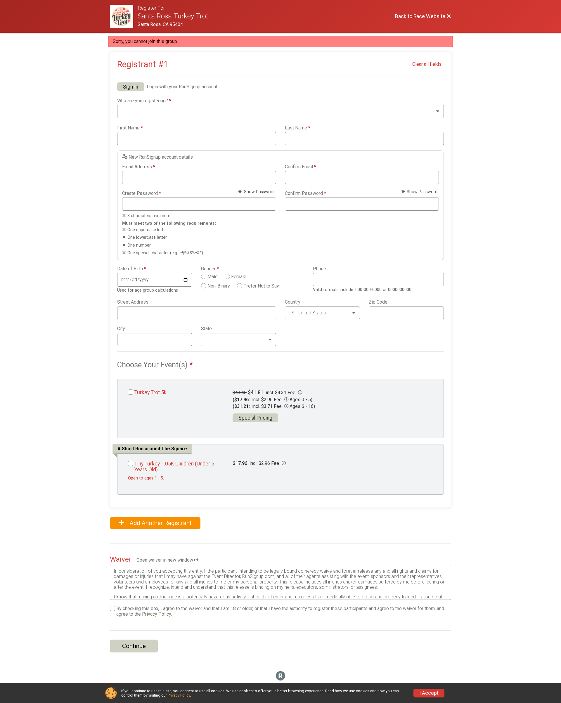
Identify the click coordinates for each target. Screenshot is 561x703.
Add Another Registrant (160, 523)
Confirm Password (305, 193)
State (206, 328)
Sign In (130, 87)
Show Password (259, 191)
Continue (134, 646)
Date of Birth (131, 268)
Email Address (138, 166)
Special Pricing (255, 418)
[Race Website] (124, 16)
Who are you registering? (144, 100)
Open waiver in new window (165, 560)
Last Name (297, 128)
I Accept (429, 693)
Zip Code (378, 302)
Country (292, 302)
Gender (210, 268)
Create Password (141, 193)
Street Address (132, 302)
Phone (319, 268)
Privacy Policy (156, 614)
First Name (130, 128)
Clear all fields (426, 64)
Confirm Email (300, 166)
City (121, 328)
